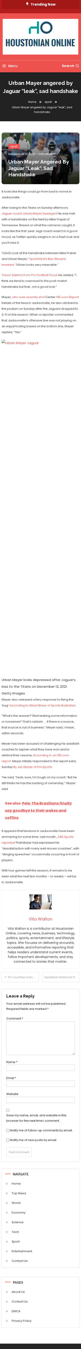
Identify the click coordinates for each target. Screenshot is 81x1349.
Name (11, 1062)
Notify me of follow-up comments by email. (41, 1130)
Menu (13, 66)
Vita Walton (47, 154)
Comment (14, 1018)
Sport (16, 1241)
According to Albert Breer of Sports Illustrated (42, 705)
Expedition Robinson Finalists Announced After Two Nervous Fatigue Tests (62, 977)
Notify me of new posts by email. (33, 1140)
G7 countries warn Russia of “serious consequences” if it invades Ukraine (23, 977)
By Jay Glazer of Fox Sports (32, 767)
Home (16, 1183)
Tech (15, 1232)
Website (12, 1094)
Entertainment (22, 1251)
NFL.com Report (67, 297)
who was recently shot (28, 297)
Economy (18, 1212)
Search (68, 66)
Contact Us (20, 1261)
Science (18, 1222)
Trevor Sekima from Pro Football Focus (30, 275)
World (16, 1203)
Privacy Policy (22, 1321)
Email (11, 1078)
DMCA (16, 1311)
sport (14, 146)
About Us (18, 1292)
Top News (19, 1193)
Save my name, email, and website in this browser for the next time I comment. (36, 1118)
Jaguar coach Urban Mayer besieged (29, 213)
